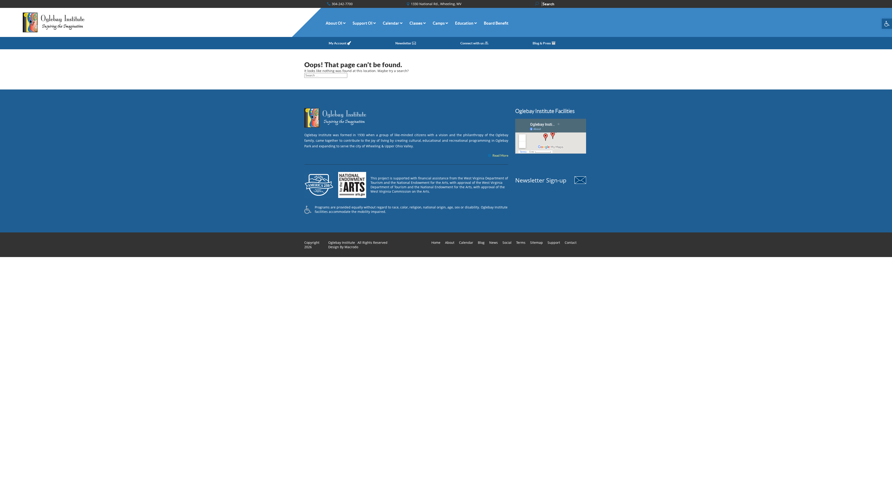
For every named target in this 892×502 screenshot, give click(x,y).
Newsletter (403, 43)
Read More (500, 155)
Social (507, 242)
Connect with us (472, 43)
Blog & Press (542, 43)
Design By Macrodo (343, 247)
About (449, 242)
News (493, 242)
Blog (481, 242)
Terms (520, 242)
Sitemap (536, 242)
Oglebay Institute (341, 242)
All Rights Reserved (372, 242)
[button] (887, 24)
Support (554, 242)
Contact (571, 242)
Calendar (466, 242)
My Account (337, 43)
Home (435, 242)
